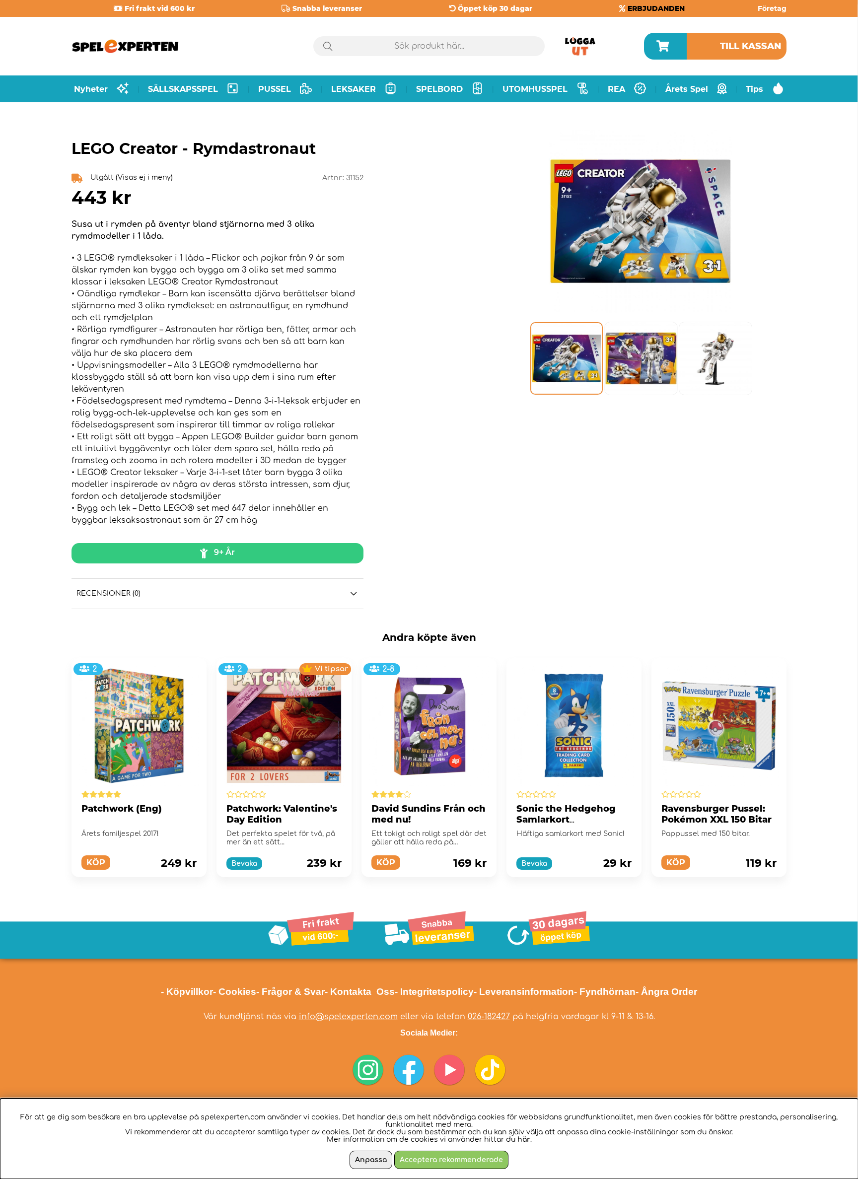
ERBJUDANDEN (656, 8)
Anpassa (371, 1160)
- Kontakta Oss (360, 991)
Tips (754, 89)
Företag (772, 8)
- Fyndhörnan (605, 991)
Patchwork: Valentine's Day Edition (281, 814)
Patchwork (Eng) (121, 808)
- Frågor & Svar (290, 991)
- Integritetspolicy (434, 991)
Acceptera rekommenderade (451, 1160)
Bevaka (244, 863)
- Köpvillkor (187, 991)
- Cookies (234, 991)
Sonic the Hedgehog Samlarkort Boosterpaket (566, 819)
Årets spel (686, 89)
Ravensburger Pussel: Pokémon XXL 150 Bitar (716, 814)
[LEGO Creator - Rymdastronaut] (566, 358)
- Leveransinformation (524, 991)
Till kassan (751, 46)
